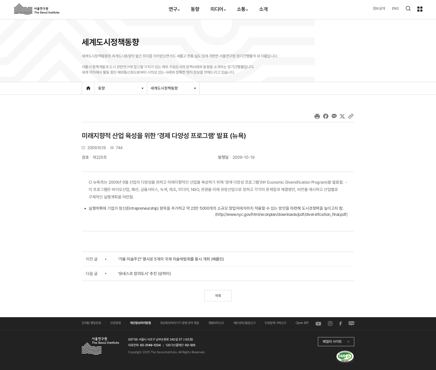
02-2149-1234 (150, 345)
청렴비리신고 (216, 323)
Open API (302, 323)
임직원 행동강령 (91, 323)
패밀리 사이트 (332, 341)
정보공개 (379, 8)
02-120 (190, 345)
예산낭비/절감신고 (244, 323)
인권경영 (115, 323)
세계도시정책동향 (164, 90)
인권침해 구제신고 (275, 323)
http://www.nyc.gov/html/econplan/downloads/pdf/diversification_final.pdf (281, 214)
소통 (241, 9)
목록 (218, 296)
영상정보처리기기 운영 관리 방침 (179, 323)
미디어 (217, 9)
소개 (263, 9)
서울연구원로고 (37, 9)
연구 (172, 9)
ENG (395, 8)
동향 (195, 9)
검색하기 (408, 8)
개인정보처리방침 (140, 323)
